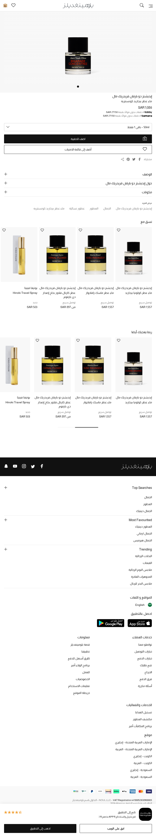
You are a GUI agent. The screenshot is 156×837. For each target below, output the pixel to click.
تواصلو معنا (145, 644)
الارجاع (148, 672)
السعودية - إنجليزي (141, 770)
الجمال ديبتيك (144, 511)
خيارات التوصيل (143, 651)
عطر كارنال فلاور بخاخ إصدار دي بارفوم (59, 294)
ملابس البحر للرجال (141, 583)
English (140, 604)
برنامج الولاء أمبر (80, 665)
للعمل (86, 672)
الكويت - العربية (143, 763)
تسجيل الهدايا (143, 712)
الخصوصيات (83, 679)
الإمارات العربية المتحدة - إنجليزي (133, 742)
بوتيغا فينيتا (30, 288)
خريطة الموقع (81, 692)
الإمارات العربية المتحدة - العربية (133, 749)
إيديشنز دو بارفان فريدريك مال (132, 96)
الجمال (148, 497)
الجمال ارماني (144, 533)
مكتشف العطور (142, 719)
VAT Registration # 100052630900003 (132, 800)
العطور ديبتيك (143, 526)
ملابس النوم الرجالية (140, 569)
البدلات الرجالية (143, 556)
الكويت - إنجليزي (142, 756)
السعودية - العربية (141, 776)
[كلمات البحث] (142, 6)
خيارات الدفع (144, 658)
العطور (147, 504)
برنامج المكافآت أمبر (140, 726)
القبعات (147, 562)
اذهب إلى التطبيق (40, 828)
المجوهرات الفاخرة (141, 576)
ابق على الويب (115, 828)
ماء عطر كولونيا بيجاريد (138, 292)
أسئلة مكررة (145, 686)
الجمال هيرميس (142, 540)
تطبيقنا (85, 651)
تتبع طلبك (146, 665)
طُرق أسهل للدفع (79, 658)
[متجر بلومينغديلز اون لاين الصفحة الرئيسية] (78, 5)
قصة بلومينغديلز (80, 644)
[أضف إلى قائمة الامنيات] (118, 230)
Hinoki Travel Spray (25, 292)
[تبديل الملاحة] (151, 6)
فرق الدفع (146, 679)
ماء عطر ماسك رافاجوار (100, 292)
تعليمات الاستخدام (79, 686)
